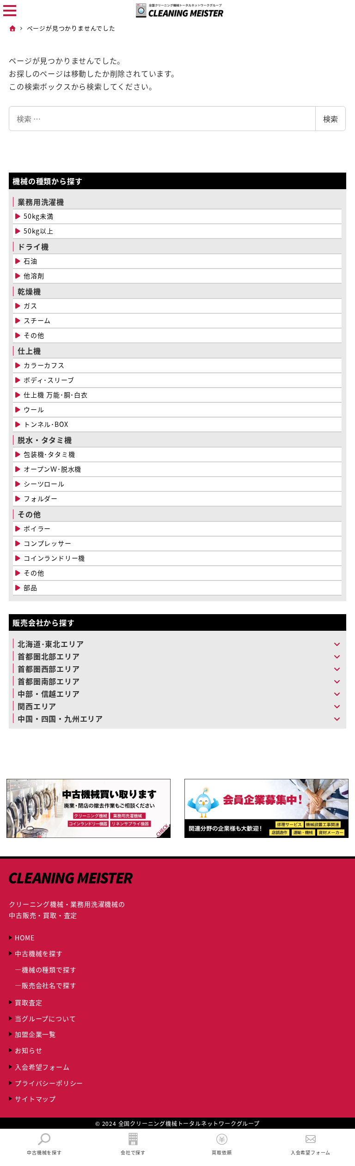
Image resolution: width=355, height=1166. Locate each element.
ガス (30, 305)
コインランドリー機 (54, 557)
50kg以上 (39, 230)
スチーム (37, 320)
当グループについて (45, 1018)
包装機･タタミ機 (49, 454)
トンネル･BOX (46, 424)
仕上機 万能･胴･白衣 (56, 394)
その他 (34, 335)
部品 (30, 587)
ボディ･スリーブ (49, 379)
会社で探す (133, 1152)
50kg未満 (39, 216)
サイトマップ (35, 1098)
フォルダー (41, 498)
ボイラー (37, 528)
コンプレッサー (48, 543)
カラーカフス (44, 365)
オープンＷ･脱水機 (52, 468)
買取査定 (28, 1002)
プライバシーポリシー (49, 1083)
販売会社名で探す (49, 985)
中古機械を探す (39, 953)
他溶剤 (34, 275)
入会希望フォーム (42, 1066)
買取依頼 (222, 1152)
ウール (34, 409)
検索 (330, 118)
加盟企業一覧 (35, 1034)
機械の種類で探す (49, 969)
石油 (30, 260)
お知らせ (28, 1050)
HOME (24, 937)
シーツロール (44, 483)
